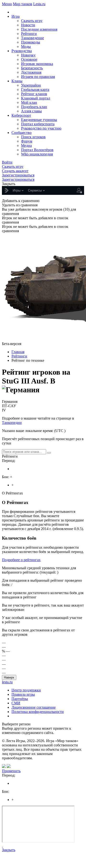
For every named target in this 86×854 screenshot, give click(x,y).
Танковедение (32, 38)
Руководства (21, 51)
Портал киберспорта (37, 124)
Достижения (31, 72)
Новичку (28, 55)
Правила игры (23, 694)
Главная (17, 352)
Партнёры (19, 699)
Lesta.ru (39, 4)
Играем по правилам (38, 77)
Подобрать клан (34, 107)
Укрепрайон (31, 85)
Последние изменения (39, 29)
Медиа (26, 145)
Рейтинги (29, 34)
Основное (29, 59)
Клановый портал (35, 98)
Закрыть (8, 850)
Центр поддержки (26, 690)
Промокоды (30, 42)
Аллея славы (31, 111)
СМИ (15, 703)
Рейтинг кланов (34, 94)
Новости (28, 25)
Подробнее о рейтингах (21, 560)
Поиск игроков (33, 137)
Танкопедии (12, 423)
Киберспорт (21, 115)
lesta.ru (7, 682)
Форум (26, 141)
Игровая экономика (37, 64)
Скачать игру (32, 21)
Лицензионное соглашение (33, 707)
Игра (15, 16)
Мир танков (22, 4)
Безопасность (32, 68)
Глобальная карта (35, 90)
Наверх (9, 677)
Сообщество (21, 133)
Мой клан (29, 102)
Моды (26, 46)
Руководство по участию (41, 128)
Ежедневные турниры (39, 120)
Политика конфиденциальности (37, 712)
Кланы (16, 81)
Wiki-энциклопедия (37, 154)
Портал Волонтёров (37, 150)
